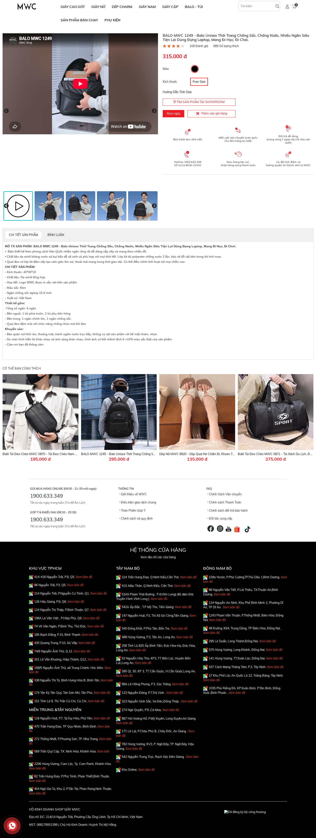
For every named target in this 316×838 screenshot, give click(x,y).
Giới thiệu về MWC (133, 494)
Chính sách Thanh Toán (224, 502)
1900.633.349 (46, 495)
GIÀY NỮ (98, 7)
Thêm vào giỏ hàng (214, 113)
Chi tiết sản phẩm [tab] (23, 235)
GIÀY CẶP (170, 7)
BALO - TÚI (194, 7)
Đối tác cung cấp (220, 518)
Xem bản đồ (84, 577)
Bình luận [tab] (56, 235)
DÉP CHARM (122, 7)
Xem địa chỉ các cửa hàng (158, 557)
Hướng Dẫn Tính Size (177, 92)
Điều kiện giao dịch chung (138, 502)
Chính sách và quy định (136, 518)
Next (154, 111)
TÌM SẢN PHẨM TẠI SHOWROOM (200, 102)
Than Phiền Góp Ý (133, 510)
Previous (6, 111)
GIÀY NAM (147, 7)
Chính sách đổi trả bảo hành (228, 510)
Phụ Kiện (112, 20)
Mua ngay (173, 113)
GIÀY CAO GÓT (73, 7)
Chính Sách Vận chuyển (225, 494)
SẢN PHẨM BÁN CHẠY (79, 20)
